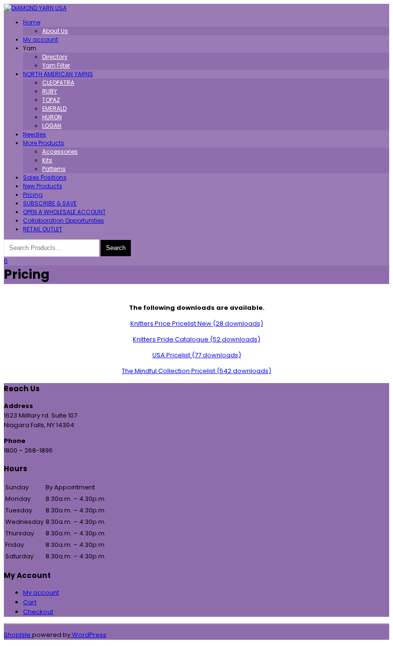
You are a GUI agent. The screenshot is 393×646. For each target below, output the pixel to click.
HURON (52, 117)
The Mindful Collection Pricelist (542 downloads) (196, 370)
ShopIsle (18, 634)
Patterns (54, 169)
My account (40, 39)
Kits (47, 160)
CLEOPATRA (58, 83)
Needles (34, 134)
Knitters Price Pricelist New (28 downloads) (196, 323)
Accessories (60, 151)
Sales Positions (45, 177)
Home (31, 22)
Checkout (38, 611)
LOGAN (51, 126)
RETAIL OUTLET (42, 229)
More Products (43, 143)
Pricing (33, 195)
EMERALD (54, 108)
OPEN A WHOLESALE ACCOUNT (64, 212)
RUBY (49, 91)
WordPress (88, 634)
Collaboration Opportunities (63, 220)
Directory (55, 57)
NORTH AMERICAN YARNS (58, 74)
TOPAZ (51, 100)
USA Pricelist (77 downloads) (196, 355)
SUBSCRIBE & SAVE (50, 203)
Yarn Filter (56, 65)
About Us (55, 31)
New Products (42, 186)
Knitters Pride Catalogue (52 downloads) (196, 339)
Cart (29, 602)
